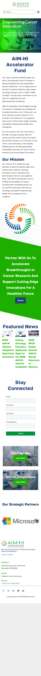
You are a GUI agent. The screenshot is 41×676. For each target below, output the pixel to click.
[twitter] (8, 591)
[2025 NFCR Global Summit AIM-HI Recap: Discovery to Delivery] (34, 333)
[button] (3, 521)
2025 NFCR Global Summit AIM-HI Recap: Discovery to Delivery (34, 353)
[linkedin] (23, 591)
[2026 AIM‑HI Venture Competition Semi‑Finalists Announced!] (7, 333)
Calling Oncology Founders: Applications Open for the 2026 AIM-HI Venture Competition (22, 353)
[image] (20, 5)
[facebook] (3, 591)
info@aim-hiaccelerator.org (11, 576)
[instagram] (13, 591)
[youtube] (18, 591)
